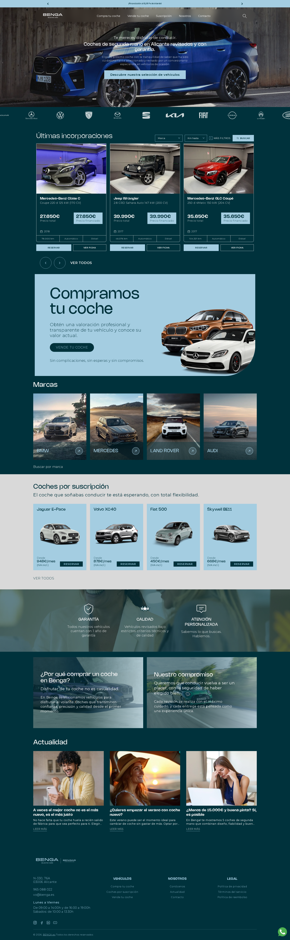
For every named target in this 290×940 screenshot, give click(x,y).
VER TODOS (81, 263)
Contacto (177, 897)
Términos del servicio (232, 891)
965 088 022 (42, 889)
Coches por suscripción (122, 891)
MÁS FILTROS (220, 138)
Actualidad (177, 891)
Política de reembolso (232, 897)
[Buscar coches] (244, 16)
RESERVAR (54, 247)
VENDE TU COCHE (72, 347)
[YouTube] (55, 922)
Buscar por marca (48, 467)
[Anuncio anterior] (48, 3)
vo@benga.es (43, 895)
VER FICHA (90, 247)
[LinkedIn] (48, 922)
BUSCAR (245, 138)
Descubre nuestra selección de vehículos (145, 75)
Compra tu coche (122, 886)
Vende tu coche (122, 897)
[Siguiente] (60, 263)
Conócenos (177, 886)
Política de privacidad (232, 886)
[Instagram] (35, 922)
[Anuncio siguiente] (242, 3)
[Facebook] (42, 922)
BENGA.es (49, 934)
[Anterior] (46, 263)
